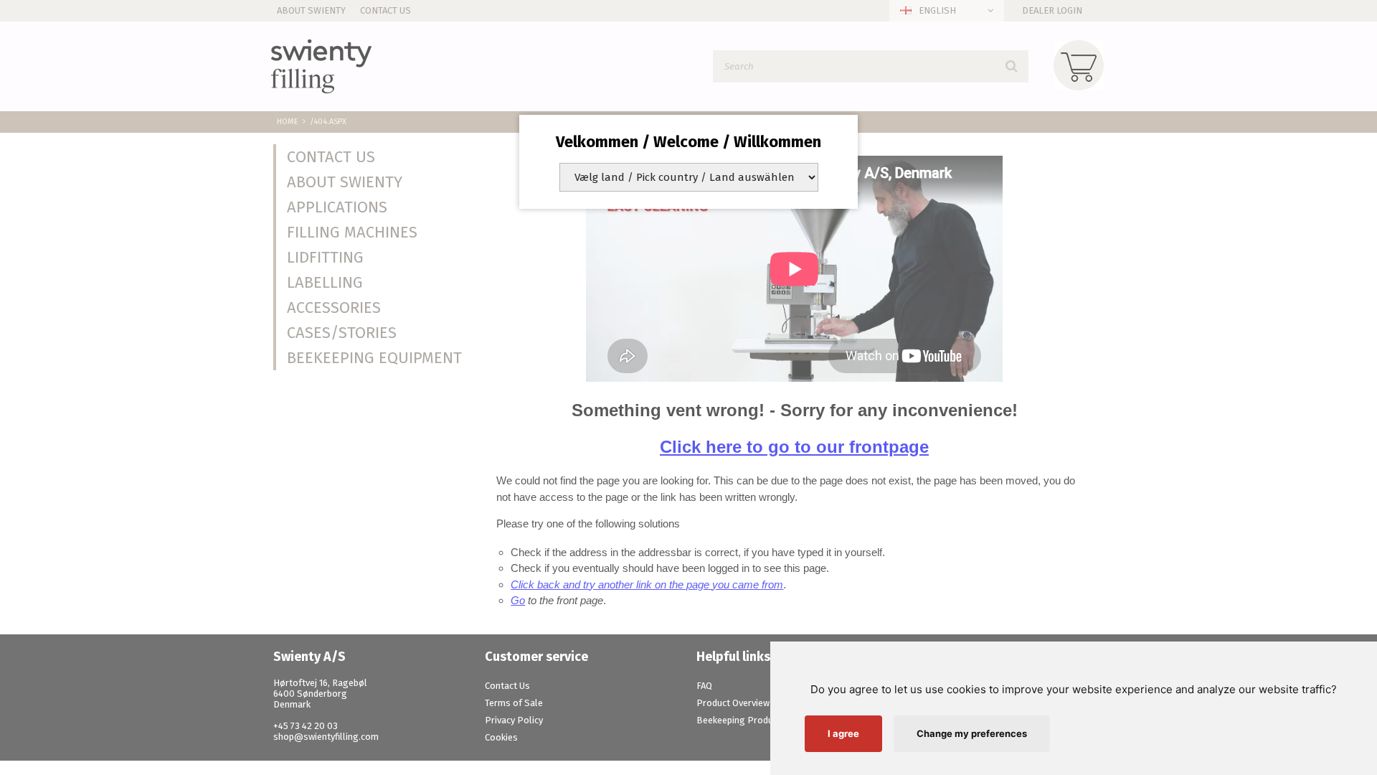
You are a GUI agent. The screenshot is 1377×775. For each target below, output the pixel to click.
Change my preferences (972, 733)
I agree (843, 733)
